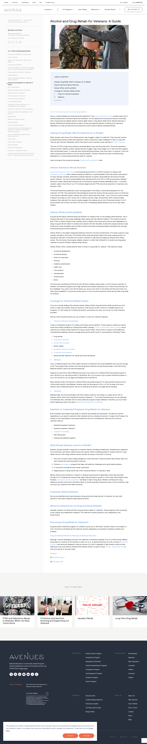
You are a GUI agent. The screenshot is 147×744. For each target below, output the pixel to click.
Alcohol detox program (62, 343)
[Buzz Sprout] (28, 674)
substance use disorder (58, 174)
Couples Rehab (12, 75)
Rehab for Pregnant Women (16, 119)
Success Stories (110, 9)
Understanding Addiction (94, 700)
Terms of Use (113, 736)
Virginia (130, 677)
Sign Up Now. (47, 693)
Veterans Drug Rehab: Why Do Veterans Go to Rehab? (72, 82)
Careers (6, 2)
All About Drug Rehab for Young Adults (19, 54)
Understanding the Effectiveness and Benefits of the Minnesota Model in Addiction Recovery (19, 129)
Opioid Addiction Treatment (16, 93)
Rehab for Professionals (15, 147)
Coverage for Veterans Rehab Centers (67, 91)
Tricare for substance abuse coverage (107, 327)
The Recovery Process (93, 708)
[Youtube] (24, 674)
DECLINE (87, 736)
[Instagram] (15, 674)
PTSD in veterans (119, 142)
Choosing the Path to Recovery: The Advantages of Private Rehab (19, 105)
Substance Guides (92, 704)
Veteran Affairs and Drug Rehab (65, 88)
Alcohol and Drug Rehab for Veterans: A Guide (20, 83)
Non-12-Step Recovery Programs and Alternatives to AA (19, 135)
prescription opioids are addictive (68, 480)
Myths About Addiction (15, 142)
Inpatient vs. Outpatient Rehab (17, 150)
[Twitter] (32, 674)
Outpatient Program (93, 669)
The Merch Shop (49, 2)
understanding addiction (15, 20)
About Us (131, 696)
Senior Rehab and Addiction (16, 98)
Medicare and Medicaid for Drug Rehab (89, 402)
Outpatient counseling (61, 431)
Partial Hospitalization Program (94, 665)
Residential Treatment (93, 661)
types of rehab (28, 20)
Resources (94, 9)
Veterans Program (92, 677)
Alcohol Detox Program (94, 653)
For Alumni (15, 2)
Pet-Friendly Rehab (14, 87)
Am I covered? (124, 2)
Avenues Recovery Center (103, 116)
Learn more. (24, 668)
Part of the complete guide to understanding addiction (68, 112)
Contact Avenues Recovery (115, 547)
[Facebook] (11, 674)
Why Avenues (25, 2)
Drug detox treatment (61, 339)
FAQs (130, 719)
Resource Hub (90, 696)
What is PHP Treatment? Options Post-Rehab (20, 61)
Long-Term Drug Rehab (15, 65)
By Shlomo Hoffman (15, 30)
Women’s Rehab (13, 122)
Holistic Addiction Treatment (17, 96)
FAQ (41, 2)
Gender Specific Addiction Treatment (19, 72)
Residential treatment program (64, 349)
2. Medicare (59, 97)
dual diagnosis (66, 464)
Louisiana (131, 665)
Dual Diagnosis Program (94, 673)
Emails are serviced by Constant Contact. (37, 704)
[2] (93, 397)
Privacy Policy (135, 736)
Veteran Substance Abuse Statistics (66, 85)
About (34, 2)
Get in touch (132, 9)
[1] (118, 181)
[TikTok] (36, 674)
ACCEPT (70, 736)
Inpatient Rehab (13, 145)
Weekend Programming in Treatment (19, 90)
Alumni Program (91, 681)
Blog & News (90, 711)
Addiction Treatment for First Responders (20, 109)
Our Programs (67, 9)
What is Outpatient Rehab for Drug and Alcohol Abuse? (20, 79)
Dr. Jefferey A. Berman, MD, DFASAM (18, 35)
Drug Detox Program (93, 657)
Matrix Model (12, 116)
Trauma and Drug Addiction (89, 160)
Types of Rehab (12, 57)
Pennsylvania (132, 653)
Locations (47, 9)
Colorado (131, 673)
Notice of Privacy (123, 736)
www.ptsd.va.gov (57, 557)
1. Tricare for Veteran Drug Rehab (66, 94)
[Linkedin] (19, 674)
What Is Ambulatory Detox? (16, 125)
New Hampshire (133, 661)
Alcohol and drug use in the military (62, 172)
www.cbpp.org (57, 561)
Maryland (131, 657)
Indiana (130, 669)
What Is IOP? (12, 139)
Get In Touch (132, 708)
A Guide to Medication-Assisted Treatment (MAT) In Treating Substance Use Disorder (21, 68)
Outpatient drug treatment (63, 352)
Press (130, 715)
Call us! (137, 2)
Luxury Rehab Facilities (15, 101)
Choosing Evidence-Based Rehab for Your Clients (20, 112)
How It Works (82, 9)
